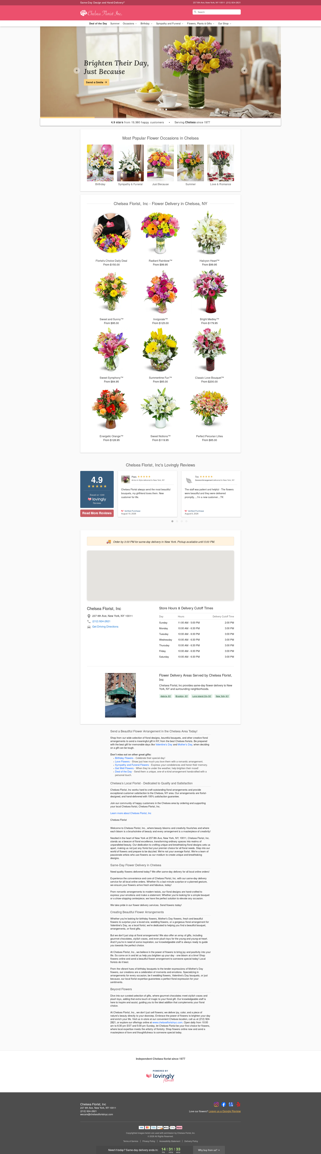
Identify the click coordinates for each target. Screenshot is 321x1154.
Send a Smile (94, 82)
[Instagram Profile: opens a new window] (216, 1104)
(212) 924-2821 (101, 621)
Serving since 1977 (192, 122)
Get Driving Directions (105, 626)
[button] (172, 521)
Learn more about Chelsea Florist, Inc (130, 813)
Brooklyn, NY (182, 696)
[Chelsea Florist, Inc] (104, 12)
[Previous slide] (77, 70)
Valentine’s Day (163, 744)
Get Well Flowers (124, 768)
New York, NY (222, 696)
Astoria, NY (165, 696)
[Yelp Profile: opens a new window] (238, 1104)
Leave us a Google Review (225, 1111)
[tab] (160, 109)
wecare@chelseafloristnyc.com (96, 1114)
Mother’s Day (185, 744)
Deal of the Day (98, 23)
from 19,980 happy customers (137, 122)
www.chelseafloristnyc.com (167, 1022)
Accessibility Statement (169, 1141)
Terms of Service (130, 1141)
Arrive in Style (137, 480)
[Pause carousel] (156, 109)
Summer (115, 23)
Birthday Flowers (124, 758)
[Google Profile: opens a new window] (231, 1104)
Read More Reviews (97, 513)
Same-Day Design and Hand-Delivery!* (102, 2)
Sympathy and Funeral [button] (168, 23)
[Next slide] (244, 70)
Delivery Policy (191, 1141)
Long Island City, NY (201, 696)
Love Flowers (122, 761)
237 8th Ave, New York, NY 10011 (98, 1107)
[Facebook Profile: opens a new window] (223, 1104)
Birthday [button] (145, 23)
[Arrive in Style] (125, 479)
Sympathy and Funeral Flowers (132, 764)
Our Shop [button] (223, 23)
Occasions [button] (129, 23)
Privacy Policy (148, 1141)
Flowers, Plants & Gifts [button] (199, 23)
